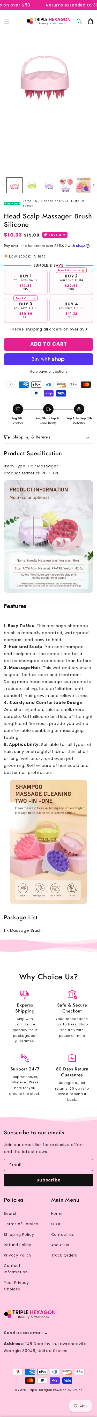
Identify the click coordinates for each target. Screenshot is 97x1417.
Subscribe (48, 1180)
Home (57, 1213)
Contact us (62, 1234)
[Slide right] (94, 185)
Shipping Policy (19, 1234)
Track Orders (64, 1255)
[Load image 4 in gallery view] (66, 185)
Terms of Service (21, 1224)
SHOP (56, 1224)
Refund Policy (17, 1244)
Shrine (77, 1390)
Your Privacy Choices (16, 1286)
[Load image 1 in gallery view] (14, 185)
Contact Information (16, 1269)
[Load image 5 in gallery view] (84, 185)
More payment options (48, 371)
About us (60, 1244)
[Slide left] (3, 185)
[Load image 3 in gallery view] (49, 185)
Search (11, 1213)
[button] (6, 21)
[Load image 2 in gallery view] (32, 185)
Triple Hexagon (40, 1390)
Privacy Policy (18, 1255)
